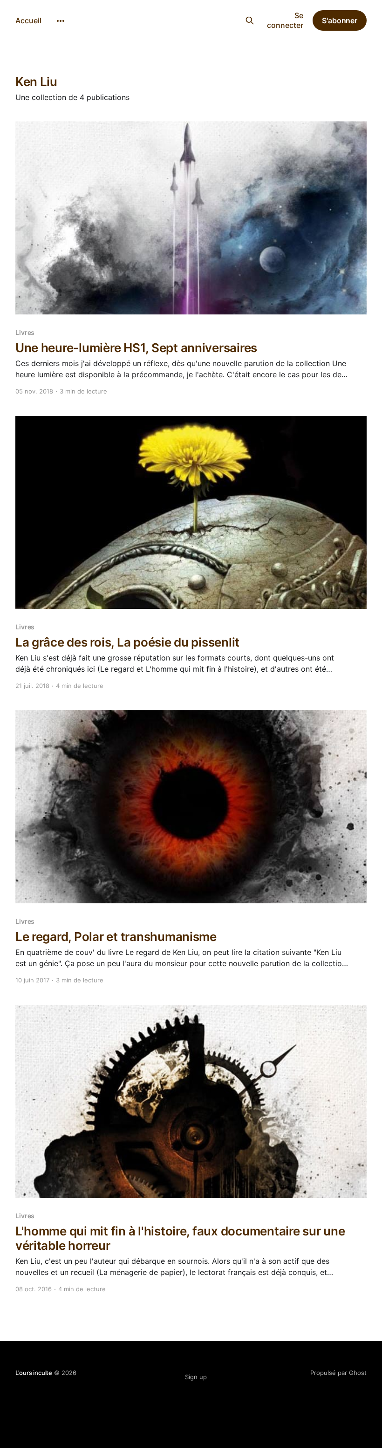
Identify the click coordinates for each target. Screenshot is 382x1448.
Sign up (196, 1377)
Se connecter (285, 20)
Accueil (28, 20)
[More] (61, 21)
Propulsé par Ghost (338, 1372)
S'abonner (339, 20)
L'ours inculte (185, 19)
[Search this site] (249, 20)
